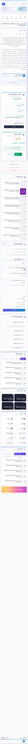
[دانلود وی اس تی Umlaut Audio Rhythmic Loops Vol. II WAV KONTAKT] (23, 229)
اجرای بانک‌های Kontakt (17, 343)
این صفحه (12, 326)
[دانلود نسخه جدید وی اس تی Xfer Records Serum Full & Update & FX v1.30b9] (23, 236)
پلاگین (8, 453)
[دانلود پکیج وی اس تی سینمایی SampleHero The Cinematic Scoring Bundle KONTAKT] (23, 184)
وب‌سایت (22, 304)
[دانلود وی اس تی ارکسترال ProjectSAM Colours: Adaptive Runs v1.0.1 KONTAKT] (23, 191)
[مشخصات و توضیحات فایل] (17, 741)
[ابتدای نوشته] (24, 741)
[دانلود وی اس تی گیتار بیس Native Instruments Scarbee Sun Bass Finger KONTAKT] (23, 214)
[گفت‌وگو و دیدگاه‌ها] (4, 741)
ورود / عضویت (9, 154)
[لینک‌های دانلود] (11, 741)
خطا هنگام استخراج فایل (17, 322)
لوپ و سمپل (20, 456)
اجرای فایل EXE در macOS (17, 347)
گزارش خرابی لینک (13, 170)
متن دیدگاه (23, 282)
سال (11, 358)
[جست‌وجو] (3, 4)
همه (5, 358)
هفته (23, 358)
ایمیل (24, 300)
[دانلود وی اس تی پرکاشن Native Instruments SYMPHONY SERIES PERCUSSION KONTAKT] (23, 206)
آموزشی (8, 456)
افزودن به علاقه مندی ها (13, 167)
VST (20, 453)
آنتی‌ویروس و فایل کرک (17, 330)
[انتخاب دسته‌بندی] (22, 4)
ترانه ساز (19, 111)
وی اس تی (21, 30)
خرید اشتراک (17, 154)
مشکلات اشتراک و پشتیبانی (17, 339)
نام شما (24, 296)
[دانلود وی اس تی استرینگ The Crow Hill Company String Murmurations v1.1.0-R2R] (23, 221)
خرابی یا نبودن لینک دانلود (17, 335)
